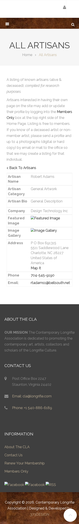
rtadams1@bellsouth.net (50, 283)
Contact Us (13, 455)
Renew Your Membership (24, 463)
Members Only (16, 471)
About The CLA (17, 447)
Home (27, 55)
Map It (36, 268)
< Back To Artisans (21, 168)
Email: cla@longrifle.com (32, 396)
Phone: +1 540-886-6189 (32, 408)
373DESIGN (39, 514)
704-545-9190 (42, 275)
